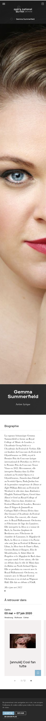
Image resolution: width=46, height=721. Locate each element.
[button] (4, 3)
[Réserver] (38, 673)
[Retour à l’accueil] (23, 10)
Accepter (8, 713)
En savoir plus (10, 717)
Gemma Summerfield (25, 19)
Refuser (20, 713)
